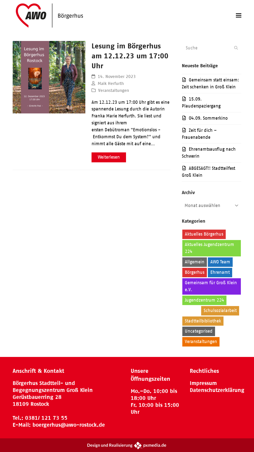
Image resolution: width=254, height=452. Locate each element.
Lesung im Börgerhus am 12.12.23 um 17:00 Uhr (130, 56)
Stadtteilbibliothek (203, 320)
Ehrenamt (220, 272)
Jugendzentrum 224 (204, 300)
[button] (238, 15)
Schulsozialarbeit (220, 310)
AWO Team (220, 261)
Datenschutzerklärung (217, 390)
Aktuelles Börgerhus (204, 234)
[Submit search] (236, 47)
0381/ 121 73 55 (46, 418)
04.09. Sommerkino (208, 118)
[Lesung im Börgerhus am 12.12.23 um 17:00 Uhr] (49, 76)
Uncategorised (199, 331)
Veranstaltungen (113, 90)
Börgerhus (194, 272)
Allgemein (194, 261)
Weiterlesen (109, 157)
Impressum (203, 383)
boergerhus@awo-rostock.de (68, 425)
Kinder (191, 310)
